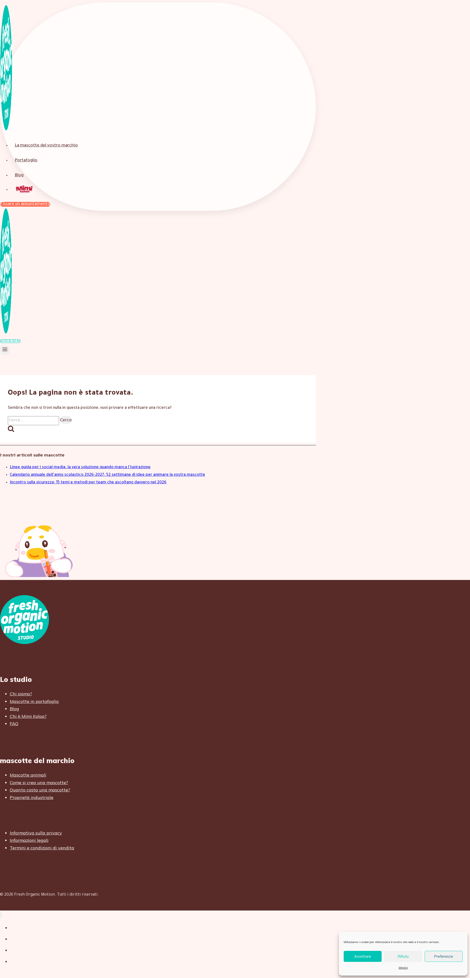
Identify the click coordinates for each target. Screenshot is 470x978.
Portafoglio (26, 160)
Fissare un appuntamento (25, 204)
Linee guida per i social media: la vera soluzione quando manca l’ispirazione (80, 467)
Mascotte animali (28, 775)
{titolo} (403, 968)
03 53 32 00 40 (10, 341)
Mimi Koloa (24, 189)
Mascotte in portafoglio (34, 701)
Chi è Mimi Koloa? (28, 716)
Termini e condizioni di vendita (42, 848)
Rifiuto (403, 956)
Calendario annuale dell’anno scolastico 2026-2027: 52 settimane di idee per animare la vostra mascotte (107, 475)
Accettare (362, 956)
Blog (19, 175)
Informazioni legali (29, 840)
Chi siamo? (21, 694)
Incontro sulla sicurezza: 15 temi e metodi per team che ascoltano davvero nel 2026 (88, 482)
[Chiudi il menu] (1, 915)
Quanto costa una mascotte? (40, 790)
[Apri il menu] (5, 350)
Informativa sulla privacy (36, 833)
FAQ (14, 723)
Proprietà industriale (31, 797)
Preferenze (443, 956)
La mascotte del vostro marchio (46, 146)
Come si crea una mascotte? (39, 782)
